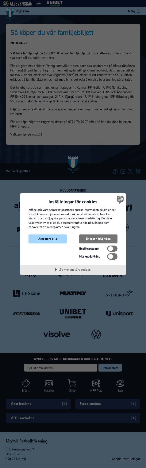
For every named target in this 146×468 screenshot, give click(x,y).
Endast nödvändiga (98, 239)
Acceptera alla (47, 239)
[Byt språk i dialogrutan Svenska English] (119, 199)
